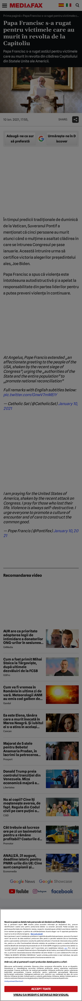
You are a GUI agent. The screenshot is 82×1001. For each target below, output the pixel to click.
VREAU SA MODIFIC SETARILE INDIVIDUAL (41, 994)
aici (66, 948)
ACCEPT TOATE (41, 989)
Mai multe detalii (37, 934)
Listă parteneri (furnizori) (13, 981)
